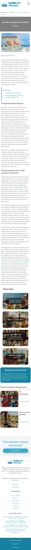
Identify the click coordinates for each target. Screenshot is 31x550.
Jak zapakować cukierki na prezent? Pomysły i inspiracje (15, 522)
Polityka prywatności (15, 540)
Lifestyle (12, 12)
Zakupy (15, 506)
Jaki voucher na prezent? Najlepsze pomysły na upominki (15, 517)
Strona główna (4, 12)
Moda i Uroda (15, 501)
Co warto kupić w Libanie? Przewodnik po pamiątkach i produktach (15, 338)
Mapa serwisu (15, 544)
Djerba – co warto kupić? (15, 320)
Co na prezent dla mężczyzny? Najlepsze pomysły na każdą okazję (16, 526)
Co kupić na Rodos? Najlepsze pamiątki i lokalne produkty (15, 301)
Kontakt (15, 487)
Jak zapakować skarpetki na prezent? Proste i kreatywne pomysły (24, 393)
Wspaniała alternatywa (13, 93)
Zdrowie (15, 508)
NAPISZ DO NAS (15, 450)
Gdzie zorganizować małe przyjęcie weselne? (14, 96)
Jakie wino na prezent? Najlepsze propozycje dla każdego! (24, 413)
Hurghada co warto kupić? (15, 356)
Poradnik (15, 503)
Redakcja (15, 485)
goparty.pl (19, 189)
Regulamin (15, 547)
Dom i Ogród (15, 496)
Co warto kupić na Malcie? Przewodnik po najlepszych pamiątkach (15, 530)
